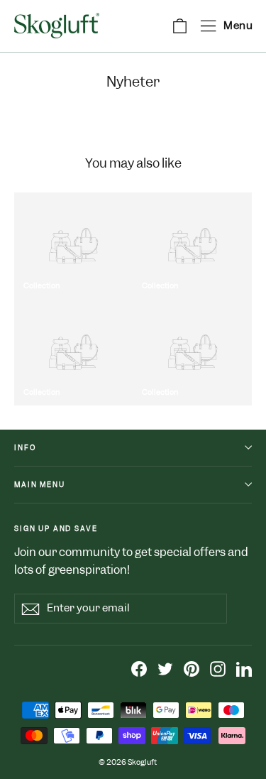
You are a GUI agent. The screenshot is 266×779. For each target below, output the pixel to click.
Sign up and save (56, 528)
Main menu (39, 484)
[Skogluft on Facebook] (139, 669)
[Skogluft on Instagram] (218, 669)
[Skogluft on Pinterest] (191, 669)
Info (24, 447)
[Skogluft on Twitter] (165, 669)
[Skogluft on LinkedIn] (244, 669)
